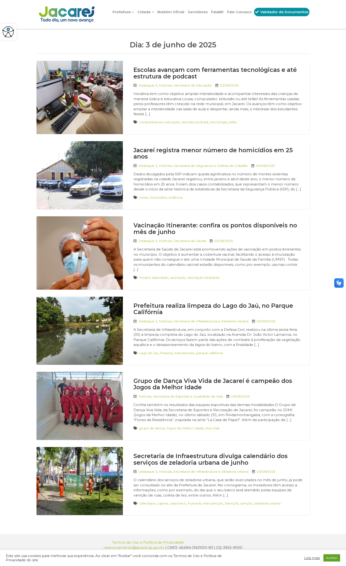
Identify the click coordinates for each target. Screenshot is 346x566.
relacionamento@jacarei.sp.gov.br (134, 547)
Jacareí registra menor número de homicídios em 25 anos (213, 153)
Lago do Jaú (149, 353)
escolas (188, 122)
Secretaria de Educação (192, 85)
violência (175, 197)
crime (143, 197)
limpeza (166, 353)
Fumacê (194, 503)
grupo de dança (152, 428)
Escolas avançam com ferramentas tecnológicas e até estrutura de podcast (215, 73)
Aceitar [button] (331, 558)
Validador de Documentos (283, 12)
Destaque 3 (147, 85)
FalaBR (217, 12)
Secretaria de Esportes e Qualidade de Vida (188, 396)
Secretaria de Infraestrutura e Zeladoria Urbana (211, 321)
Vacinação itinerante (203, 277)
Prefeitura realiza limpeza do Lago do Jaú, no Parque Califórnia (213, 309)
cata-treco (178, 503)
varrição (246, 503)
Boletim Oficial (170, 12)
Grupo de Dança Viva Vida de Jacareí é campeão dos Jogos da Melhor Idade (212, 384)
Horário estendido (153, 277)
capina (162, 503)
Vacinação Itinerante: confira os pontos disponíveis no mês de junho (215, 228)
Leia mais (312, 558)
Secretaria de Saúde (189, 241)
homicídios (158, 197)
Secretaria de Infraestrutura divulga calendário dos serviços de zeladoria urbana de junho (210, 459)
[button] (8, 32)
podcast (202, 122)
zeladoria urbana (267, 503)
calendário (147, 503)
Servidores (198, 12)
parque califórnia (209, 353)
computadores (151, 122)
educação (172, 122)
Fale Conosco (239, 12)
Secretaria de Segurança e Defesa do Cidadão (210, 166)
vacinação (178, 277)
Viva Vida (212, 428)
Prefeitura (122, 12)
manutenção (184, 353)
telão (233, 122)
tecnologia (218, 122)
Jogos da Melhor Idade (185, 428)
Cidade (144, 12)
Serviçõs (231, 503)
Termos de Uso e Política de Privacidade (148, 542)
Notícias (165, 85)
